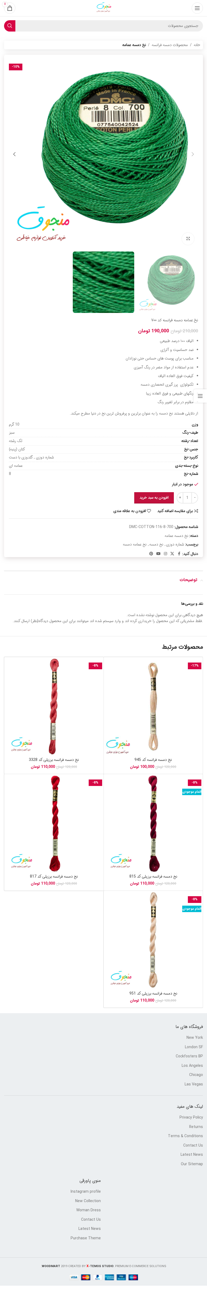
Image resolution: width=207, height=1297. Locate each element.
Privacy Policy (191, 1117)
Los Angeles (192, 1066)
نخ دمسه (156, 544)
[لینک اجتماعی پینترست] (151, 554)
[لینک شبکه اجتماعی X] (172, 554)
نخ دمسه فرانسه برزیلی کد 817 (54, 876)
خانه (197, 45)
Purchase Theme (86, 1238)
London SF (194, 1047)
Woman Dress (88, 1210)
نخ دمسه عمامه (134, 45)
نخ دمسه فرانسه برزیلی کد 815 (153, 876)
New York (195, 1038)
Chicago (196, 1075)
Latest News (192, 1155)
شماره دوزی (175, 544)
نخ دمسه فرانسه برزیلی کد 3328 (54, 760)
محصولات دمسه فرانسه (170, 45)
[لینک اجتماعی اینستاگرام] (165, 554)
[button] (192, 154)
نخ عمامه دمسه (134, 544)
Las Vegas (194, 1084)
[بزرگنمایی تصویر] (188, 239)
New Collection (88, 1201)
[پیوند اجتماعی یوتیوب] (158, 554)
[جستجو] (9, 26)
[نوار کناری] (200, 396)
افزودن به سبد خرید (154, 498)
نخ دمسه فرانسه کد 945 (153, 760)
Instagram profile (86, 1192)
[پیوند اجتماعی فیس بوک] (179, 554)
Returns (196, 1127)
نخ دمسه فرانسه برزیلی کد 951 (153, 993)
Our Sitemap (192, 1164)
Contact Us (193, 1145)
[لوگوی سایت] (103, 8)
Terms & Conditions (185, 1136)
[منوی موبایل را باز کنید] (197, 8)
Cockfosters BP (189, 1056)
